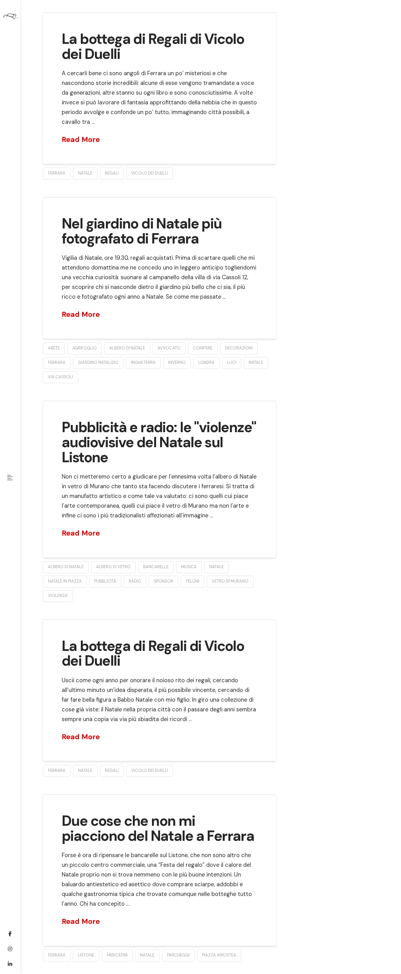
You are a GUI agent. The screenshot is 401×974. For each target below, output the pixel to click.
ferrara (56, 173)
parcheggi (178, 955)
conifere (202, 348)
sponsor (163, 581)
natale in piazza (65, 581)
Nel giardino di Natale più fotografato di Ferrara (142, 231)
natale (85, 173)
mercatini (117, 955)
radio (135, 581)
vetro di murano (230, 581)
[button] (10, 477)
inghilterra (143, 362)
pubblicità (105, 581)
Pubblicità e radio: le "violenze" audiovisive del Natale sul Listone (159, 442)
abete (54, 348)
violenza (58, 595)
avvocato (169, 348)
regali (112, 173)
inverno (177, 362)
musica (189, 566)
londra (206, 362)
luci (231, 362)
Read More (81, 139)
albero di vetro (113, 566)
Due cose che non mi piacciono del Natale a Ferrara (158, 828)
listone (86, 955)
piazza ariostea (219, 955)
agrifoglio (84, 348)
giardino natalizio (98, 362)
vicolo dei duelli (149, 173)
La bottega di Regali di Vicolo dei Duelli (153, 46)
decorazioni (239, 348)
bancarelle (156, 566)
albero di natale (127, 348)
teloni (192, 581)
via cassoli (60, 377)
